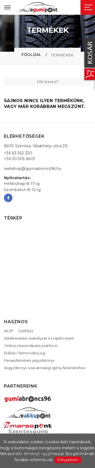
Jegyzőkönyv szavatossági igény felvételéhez (45, 368)
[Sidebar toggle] (88, 7)
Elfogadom (67, 459)
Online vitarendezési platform (31, 345)
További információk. (34, 459)
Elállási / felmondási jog (24, 353)
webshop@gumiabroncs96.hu (32, 168)
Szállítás (25, 331)
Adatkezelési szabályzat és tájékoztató (39, 338)
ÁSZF (8, 331)
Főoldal (31, 54)
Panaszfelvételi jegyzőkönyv (29, 360)
